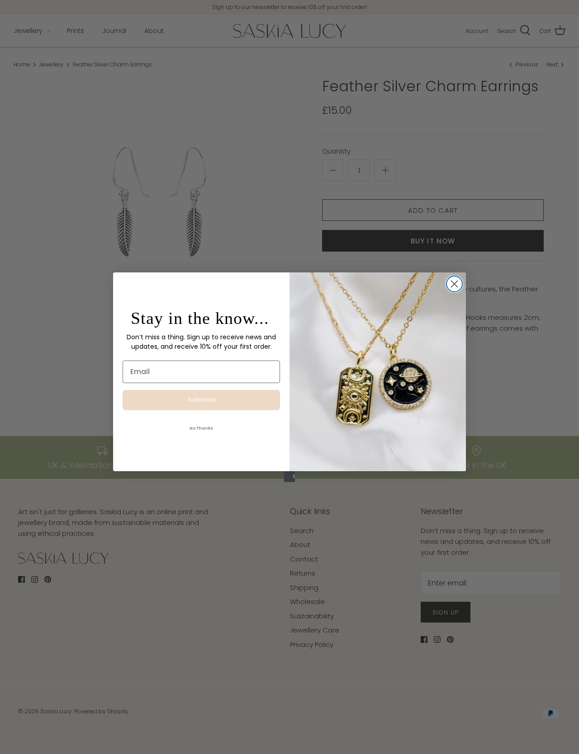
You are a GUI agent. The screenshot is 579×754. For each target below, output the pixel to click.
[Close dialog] (454, 284)
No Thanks (201, 428)
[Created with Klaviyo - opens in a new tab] (289, 476)
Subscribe (201, 399)
